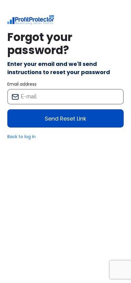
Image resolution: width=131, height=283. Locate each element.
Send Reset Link (65, 118)
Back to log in (21, 137)
